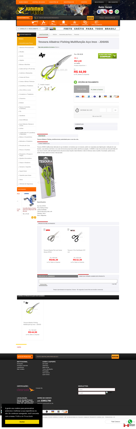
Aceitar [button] (22, 422)
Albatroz (57, 47)
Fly (20, 111)
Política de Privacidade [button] (24, 416)
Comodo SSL (39, 388)
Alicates (21, 52)
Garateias (22, 115)
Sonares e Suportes (25, 167)
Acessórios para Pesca (26, 43)
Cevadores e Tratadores (26, 94)
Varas (21, 179)
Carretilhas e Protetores (26, 86)
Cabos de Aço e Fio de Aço (27, 69)
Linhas (21, 128)
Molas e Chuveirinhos (25, 137)
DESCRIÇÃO (41, 136)
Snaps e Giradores (24, 162)
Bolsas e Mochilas (24, 64)
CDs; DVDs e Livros (25, 90)
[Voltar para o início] (29, 10)
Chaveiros (22, 98)
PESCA (21, 39)
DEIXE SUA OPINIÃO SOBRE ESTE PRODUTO (92, 276)
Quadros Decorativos (25, 158)
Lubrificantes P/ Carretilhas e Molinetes (27, 133)
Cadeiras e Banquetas (25, 73)
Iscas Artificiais (23, 120)
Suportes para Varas (25, 175)
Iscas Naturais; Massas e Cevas (26, 124)
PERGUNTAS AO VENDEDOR (46, 276)
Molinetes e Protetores (25, 141)
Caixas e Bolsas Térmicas (26, 81)
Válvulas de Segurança (26, 184)
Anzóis (21, 56)
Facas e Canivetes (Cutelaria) (24, 107)
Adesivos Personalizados (26, 47)
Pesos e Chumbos (24, 150)
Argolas (21, 60)
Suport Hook (23, 171)
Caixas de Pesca (24, 77)
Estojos (21, 103)
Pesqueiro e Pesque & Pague (25, 154)
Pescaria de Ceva (24, 145)
